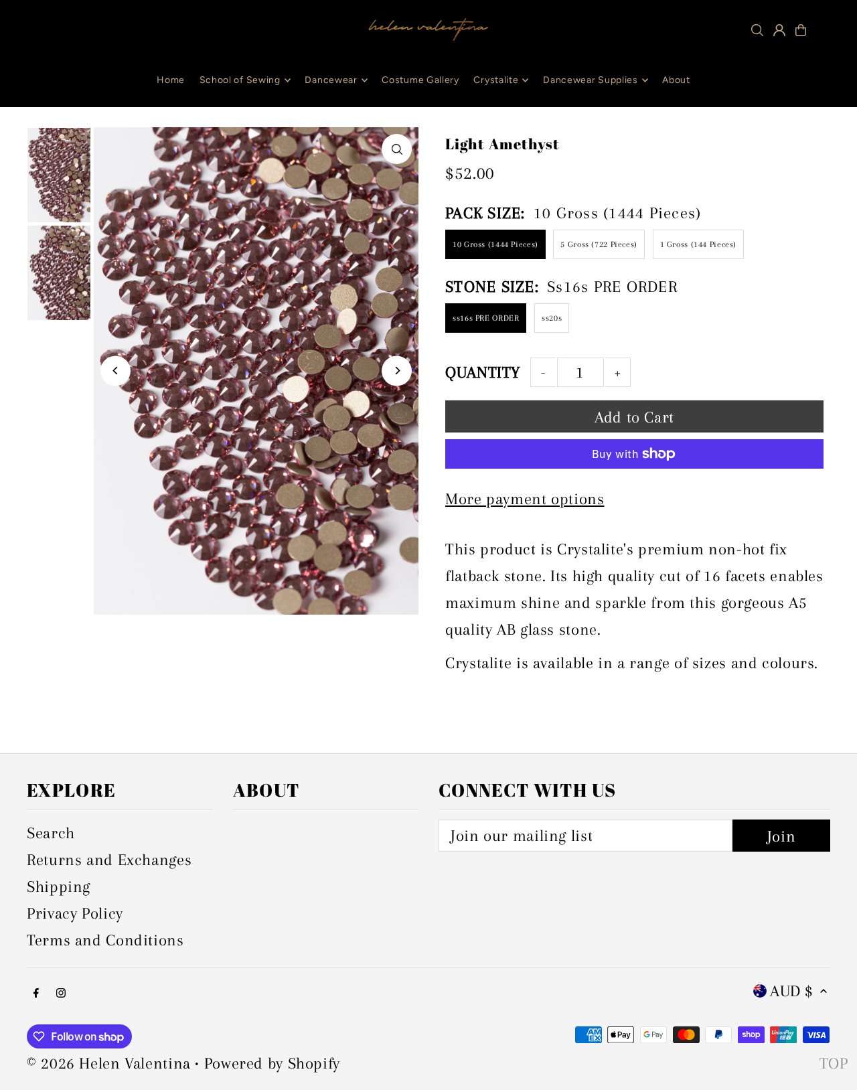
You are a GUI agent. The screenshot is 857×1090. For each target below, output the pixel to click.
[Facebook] (36, 992)
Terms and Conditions (105, 940)
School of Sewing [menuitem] (240, 80)
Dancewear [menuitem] (331, 80)
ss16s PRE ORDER (486, 318)
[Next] (397, 371)
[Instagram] (61, 992)
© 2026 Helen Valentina (109, 1063)
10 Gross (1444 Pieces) (495, 244)
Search (51, 833)
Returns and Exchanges (109, 859)
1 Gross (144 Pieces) (698, 244)
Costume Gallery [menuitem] (420, 80)
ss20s (552, 318)
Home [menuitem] (171, 80)
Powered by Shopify (272, 1063)
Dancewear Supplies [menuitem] (590, 80)
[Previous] (115, 371)
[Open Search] (757, 30)
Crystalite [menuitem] (495, 80)
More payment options (525, 498)
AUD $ (791, 991)
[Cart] (800, 30)
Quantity (482, 372)
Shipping (58, 886)
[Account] (779, 30)
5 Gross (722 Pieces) (598, 244)
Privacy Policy (75, 913)
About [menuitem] (676, 80)
